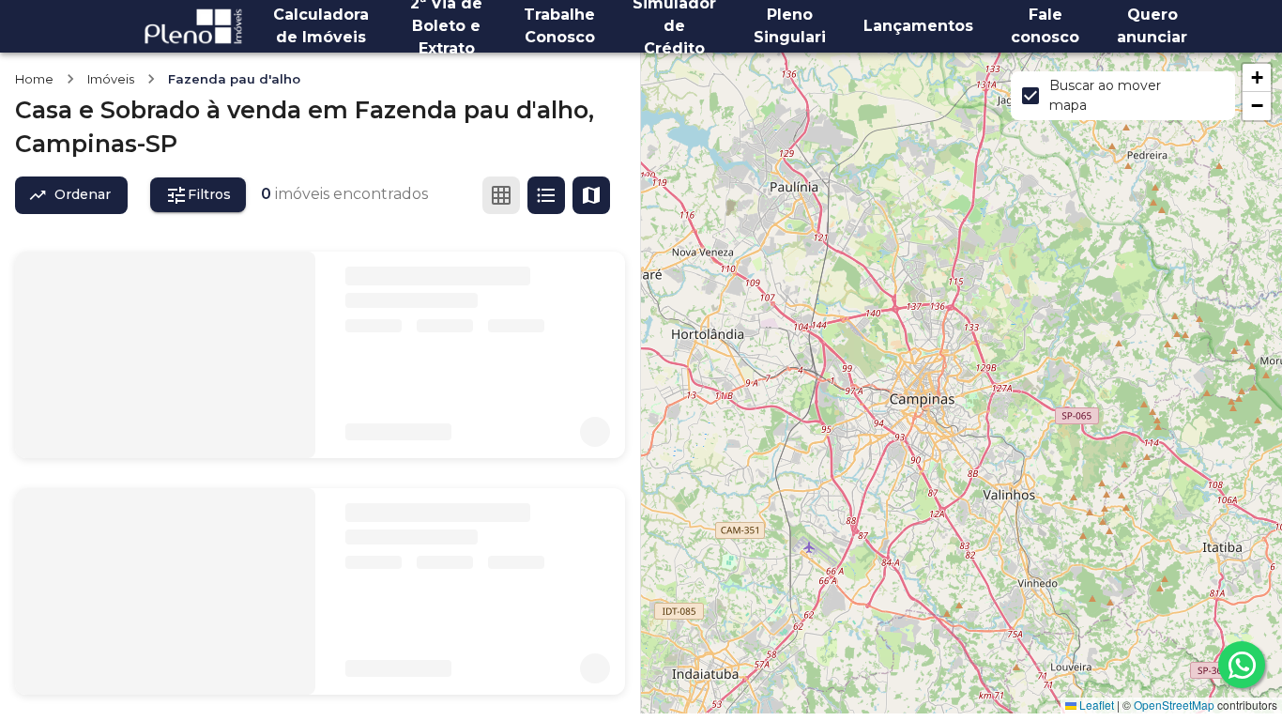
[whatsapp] (1241, 664)
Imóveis (110, 78)
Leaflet (1095, 705)
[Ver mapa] (591, 195)
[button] (1257, 78)
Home (34, 78)
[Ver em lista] (546, 195)
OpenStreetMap (1174, 705)
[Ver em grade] (501, 195)
